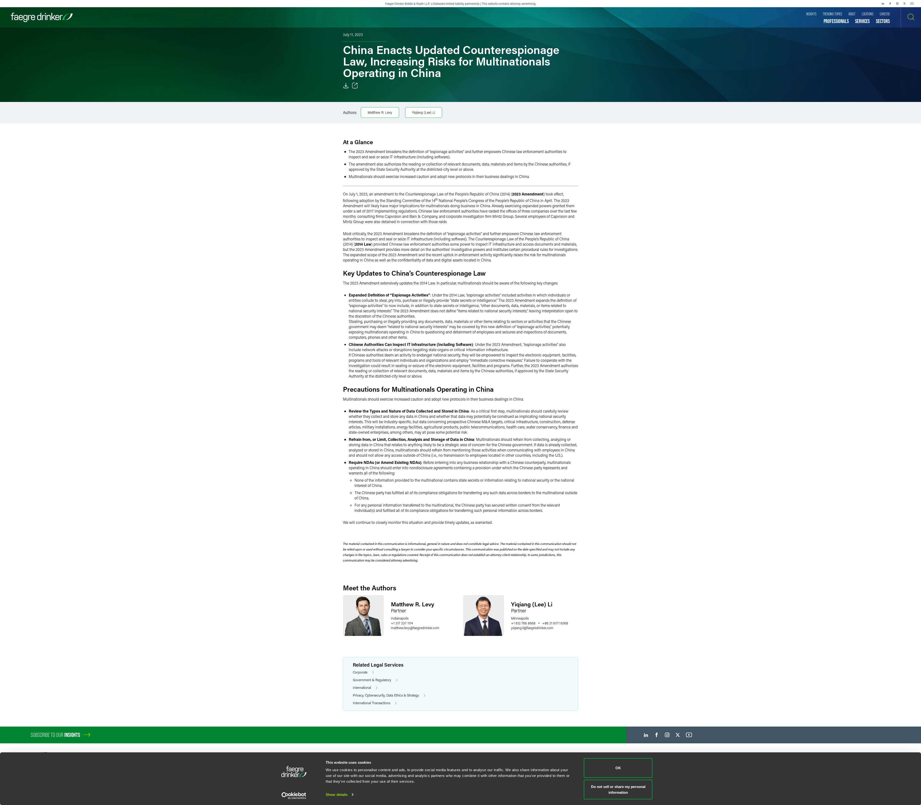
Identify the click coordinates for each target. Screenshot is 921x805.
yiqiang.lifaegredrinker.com (532, 628)
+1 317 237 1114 (402, 623)
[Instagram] (897, 3)
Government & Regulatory (372, 680)
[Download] (345, 85)
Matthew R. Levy (380, 112)
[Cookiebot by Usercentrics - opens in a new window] (294, 795)
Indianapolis (399, 618)
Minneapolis (520, 618)
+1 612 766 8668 (523, 623)
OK (618, 768)
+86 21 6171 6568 (555, 623)
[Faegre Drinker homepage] (42, 17)
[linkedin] (883, 3)
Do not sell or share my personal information (618, 789)
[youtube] (912, 3)
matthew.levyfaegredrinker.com (415, 628)
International (362, 687)
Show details (337, 795)
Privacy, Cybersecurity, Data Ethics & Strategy (386, 695)
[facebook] (890, 3)
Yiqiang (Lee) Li (423, 112)
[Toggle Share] (355, 85)
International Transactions (371, 703)
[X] (904, 3)
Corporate (360, 672)
